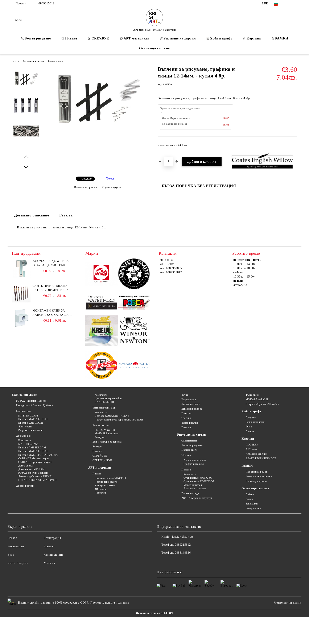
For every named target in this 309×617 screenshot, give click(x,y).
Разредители (188, 399)
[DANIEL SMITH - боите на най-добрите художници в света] (134, 274)
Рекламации (16, 546)
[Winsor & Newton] (134, 331)
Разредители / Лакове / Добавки (34, 405)
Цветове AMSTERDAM (32, 447)
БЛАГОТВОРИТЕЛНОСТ (261, 458)
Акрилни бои (23, 435)
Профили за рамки (256, 471)
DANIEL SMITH (104, 402)
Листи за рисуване (192, 445)
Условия (49, 563)
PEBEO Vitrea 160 (105, 429)
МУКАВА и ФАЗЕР (257, 399)
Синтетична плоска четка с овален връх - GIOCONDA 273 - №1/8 (52, 288)
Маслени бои (23, 411)
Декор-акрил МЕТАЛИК (32, 469)
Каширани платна (105, 485)
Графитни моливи (194, 463)
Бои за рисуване (38, 38)
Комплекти (25, 426)
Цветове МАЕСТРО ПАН (33, 419)
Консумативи (253, 508)
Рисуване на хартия (180, 38)
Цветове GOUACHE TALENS (112, 415)
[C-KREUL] (101, 331)
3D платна (100, 489)
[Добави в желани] (294, 146)
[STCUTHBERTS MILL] (101, 303)
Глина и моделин (255, 422)
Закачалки (252, 503)
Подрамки (100, 492)
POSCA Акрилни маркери (31, 400)
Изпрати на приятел (85, 187)
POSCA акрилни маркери (33, 472)
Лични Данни (53, 554)
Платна (71, 38)
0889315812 (46, 3)
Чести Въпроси (18, 563)
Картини (254, 38)
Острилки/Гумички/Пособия (262, 404)
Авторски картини (256, 453)
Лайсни (250, 494)
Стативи (186, 418)
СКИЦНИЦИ (189, 440)
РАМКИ (281, 38)
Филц (249, 426)
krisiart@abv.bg (182, 536)
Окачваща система (154, 48)
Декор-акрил (25, 465)
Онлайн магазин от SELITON (154, 613)
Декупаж (251, 417)
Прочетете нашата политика (109, 602)
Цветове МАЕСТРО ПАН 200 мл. (38, 454)
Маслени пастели (193, 484)
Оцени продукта (111, 187)
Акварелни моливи (195, 460)
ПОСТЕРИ (252, 444)
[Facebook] (288, 3)
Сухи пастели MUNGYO (198, 477)
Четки (184, 394)
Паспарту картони (256, 481)
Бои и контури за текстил (106, 441)
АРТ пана (251, 449)
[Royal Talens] (101, 274)
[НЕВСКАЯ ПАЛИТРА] (134, 365)
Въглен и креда (55, 61)
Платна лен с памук (106, 481)
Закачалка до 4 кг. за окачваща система (51, 263)
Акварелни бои (25, 485)
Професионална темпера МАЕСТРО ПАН (119, 419)
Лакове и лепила (190, 404)
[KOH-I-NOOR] (101, 366)
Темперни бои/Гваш (104, 407)
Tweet (110, 178)
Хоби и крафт (221, 38)
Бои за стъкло (100, 425)
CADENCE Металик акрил (33, 458)
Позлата (97, 451)
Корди (249, 499)
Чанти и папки (189, 422)
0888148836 (183, 552)
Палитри (186, 413)
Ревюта (66, 215)
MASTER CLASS (28, 415)
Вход (11, 554)
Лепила (250, 431)
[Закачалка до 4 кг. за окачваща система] (21, 268)
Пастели (186, 469)
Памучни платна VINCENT (110, 478)
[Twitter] (295, 3)
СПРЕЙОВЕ (99, 455)
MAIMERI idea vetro (106, 433)
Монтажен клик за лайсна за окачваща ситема (51, 313)
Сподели (87, 178)
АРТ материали (136, 38)
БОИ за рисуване (24, 394)
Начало (15, 61)
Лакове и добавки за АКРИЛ (35, 476)
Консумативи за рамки (259, 476)
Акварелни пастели (195, 488)
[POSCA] (134, 303)
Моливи (186, 455)
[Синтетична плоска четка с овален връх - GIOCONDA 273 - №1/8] (21, 293)
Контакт (49, 546)
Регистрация (52, 538)
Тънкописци (252, 394)
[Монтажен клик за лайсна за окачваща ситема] (21, 318)
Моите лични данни (287, 602)
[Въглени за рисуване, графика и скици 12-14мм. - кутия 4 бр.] (97, 130)
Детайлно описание (31, 215)
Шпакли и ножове (191, 408)
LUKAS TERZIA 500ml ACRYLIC (37, 480)
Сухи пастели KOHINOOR (199, 481)
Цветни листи (189, 449)
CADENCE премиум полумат (35, 462)
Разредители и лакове (30, 430)
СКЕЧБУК (100, 38)
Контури (99, 437)
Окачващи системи (255, 488)
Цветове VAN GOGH (30, 422)
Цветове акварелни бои (108, 398)
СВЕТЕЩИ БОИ (102, 460)
